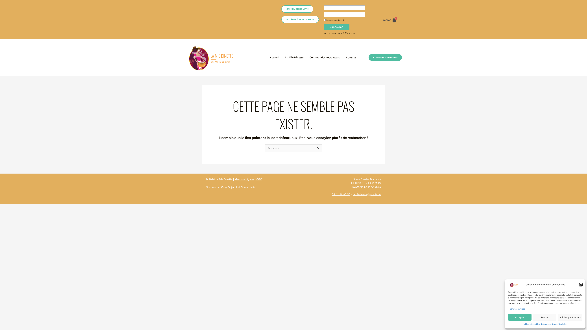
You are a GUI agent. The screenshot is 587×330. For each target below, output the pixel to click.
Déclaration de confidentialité (554, 324)
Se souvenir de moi (335, 20)
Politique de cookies (531, 324)
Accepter (520, 317)
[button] (580, 284)
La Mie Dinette (294, 57)
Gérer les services (517, 309)
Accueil (274, 57)
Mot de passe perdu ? (334, 33)
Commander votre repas (325, 57)
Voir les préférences (570, 317)
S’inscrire (350, 33)
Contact (351, 57)
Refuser (545, 317)
